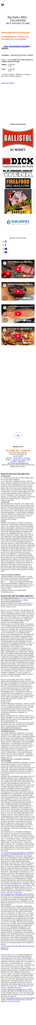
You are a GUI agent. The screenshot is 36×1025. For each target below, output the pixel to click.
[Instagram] (6, 241)
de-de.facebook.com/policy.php (14, 893)
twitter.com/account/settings (20, 998)
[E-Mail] (6, 249)
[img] (18, 7)
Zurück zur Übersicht (7, 83)
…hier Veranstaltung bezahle (16, 46)
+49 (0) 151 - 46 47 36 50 (21, 459)
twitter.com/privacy (16, 989)
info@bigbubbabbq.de (18, 463)
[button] (18, 435)
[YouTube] (6, 252)
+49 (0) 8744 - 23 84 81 (21, 458)
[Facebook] (5, 245)
